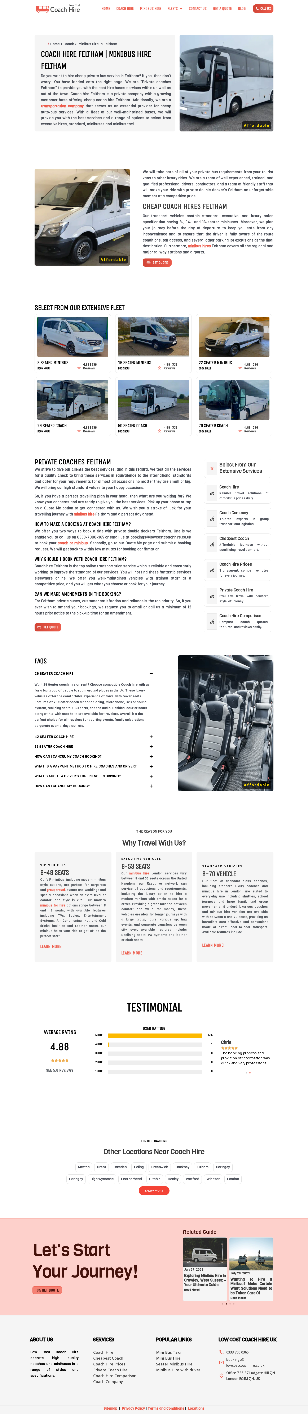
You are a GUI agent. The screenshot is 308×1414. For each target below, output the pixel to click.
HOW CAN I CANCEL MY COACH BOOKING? (68, 756)
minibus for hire (52, 905)
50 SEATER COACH (132, 425)
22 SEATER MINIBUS (215, 362)
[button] (94, 674)
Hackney (182, 1167)
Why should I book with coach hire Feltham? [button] (81, 559)
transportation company (62, 106)
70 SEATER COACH (213, 425)
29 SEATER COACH (52, 425)
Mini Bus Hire (150, 8)
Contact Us (198, 8)
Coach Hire (125, 8)
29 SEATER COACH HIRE (54, 673)
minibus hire (84, 514)
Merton (83, 1167)
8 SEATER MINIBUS (53, 362)
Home (106, 8)
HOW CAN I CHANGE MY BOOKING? (62, 786)
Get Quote (50, 1290)
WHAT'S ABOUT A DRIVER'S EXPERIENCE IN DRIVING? (78, 776)
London (233, 1179)
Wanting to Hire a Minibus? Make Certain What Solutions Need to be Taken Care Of (234, 1286)
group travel (56, 890)
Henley (173, 1179)
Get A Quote (222, 8)
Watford (192, 1179)
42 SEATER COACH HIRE (54, 736)
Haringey (223, 1167)
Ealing (139, 1167)
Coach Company (233, 513)
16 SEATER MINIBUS (134, 362)
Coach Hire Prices (235, 564)
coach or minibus (73, 543)
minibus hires (199, 246)
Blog (242, 8)
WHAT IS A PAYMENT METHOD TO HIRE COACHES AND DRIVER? (86, 766)
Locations (196, 1408)
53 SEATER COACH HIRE (54, 746)
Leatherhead (131, 1179)
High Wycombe (102, 1179)
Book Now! (43, 368)
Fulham (202, 1167)
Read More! (221, 1298)
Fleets (173, 8)
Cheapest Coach (234, 538)
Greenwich (159, 1167)
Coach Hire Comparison (240, 616)
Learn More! (51, 946)
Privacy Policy (133, 1408)
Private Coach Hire (236, 590)
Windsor (213, 1179)
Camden (120, 1167)
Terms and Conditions (166, 1408)
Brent (101, 1167)
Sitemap (110, 1408)
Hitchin (154, 1179)
